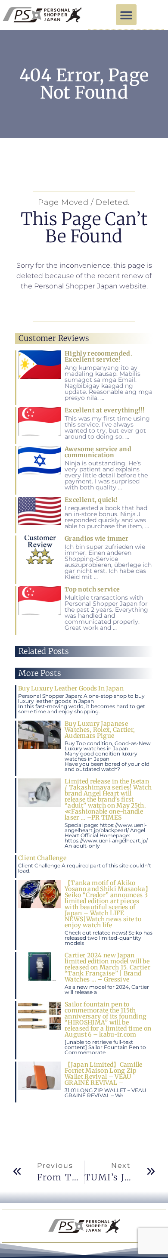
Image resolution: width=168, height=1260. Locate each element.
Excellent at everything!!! (104, 410)
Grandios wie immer (96, 538)
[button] (126, 14)
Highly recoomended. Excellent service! (98, 356)
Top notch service (92, 589)
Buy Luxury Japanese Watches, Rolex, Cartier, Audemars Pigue (100, 730)
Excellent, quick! (91, 500)
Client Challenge (42, 858)
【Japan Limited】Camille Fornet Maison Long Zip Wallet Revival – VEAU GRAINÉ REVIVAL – (104, 1074)
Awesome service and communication (98, 452)
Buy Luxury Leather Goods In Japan (71, 688)
